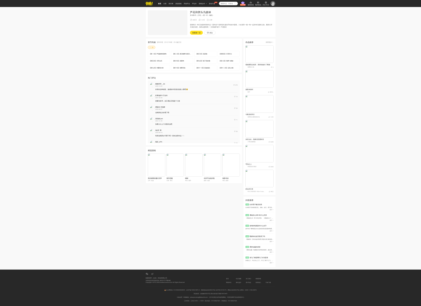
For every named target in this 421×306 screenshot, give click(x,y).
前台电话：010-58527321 (212, 301)
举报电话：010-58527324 (229, 301)
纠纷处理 (179, 297)
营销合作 (202, 3)
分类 (164, 3)
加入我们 (248, 278)
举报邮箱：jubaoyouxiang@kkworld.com (195, 297)
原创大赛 (212, 3)
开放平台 (187, 3)
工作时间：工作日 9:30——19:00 (194, 301)
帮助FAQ (228, 282)
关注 (211, 32)
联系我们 (258, 282)
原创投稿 (178, 3)
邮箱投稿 (258, 278)
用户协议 (248, 282)
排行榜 (171, 3)
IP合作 (194, 3)
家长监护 (238, 282)
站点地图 (238, 278)
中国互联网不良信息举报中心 (235, 297)
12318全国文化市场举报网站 (217, 297)
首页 (159, 3)
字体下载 (268, 282)
